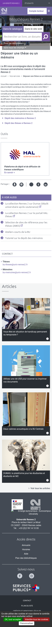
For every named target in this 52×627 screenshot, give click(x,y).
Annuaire (26, 545)
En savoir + (9, 172)
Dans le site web (33, 28)
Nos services (15, 76)
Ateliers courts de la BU (17, 231)
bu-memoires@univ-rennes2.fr (17, 272)
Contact (27, 600)
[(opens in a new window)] (25, 154)
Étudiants (29, 3)
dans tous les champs (14, 47)
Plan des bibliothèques (26, 558)
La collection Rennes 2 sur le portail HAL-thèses (26, 215)
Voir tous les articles (40, 488)
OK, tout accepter (13, 619)
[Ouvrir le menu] (49, 11)
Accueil (4, 76)
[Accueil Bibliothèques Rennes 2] (4, 11)
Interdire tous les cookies (36, 619)
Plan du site (27, 606)
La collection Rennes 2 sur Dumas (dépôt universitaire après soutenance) (26, 205)
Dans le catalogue (12, 28)
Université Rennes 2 (11, 3)
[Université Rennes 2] (34, 504)
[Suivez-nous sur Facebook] (20, 574)
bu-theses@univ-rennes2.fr (15, 264)
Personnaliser (26, 623)
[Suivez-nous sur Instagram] (32, 574)
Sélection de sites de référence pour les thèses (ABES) (26, 224)
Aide (26, 553)
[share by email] (21, 184)
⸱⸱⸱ (49, 3)
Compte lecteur (36, 11)
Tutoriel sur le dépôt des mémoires (24, 238)
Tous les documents (13, 43)
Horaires (26, 549)
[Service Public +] (26, 587)
